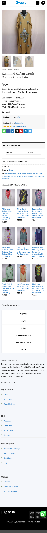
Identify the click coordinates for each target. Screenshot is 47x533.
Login (6, 394)
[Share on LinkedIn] (25, 131)
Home (4, 70)
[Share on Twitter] (12, 131)
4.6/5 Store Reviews (18, 126)
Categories (19, 123)
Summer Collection (11, 486)
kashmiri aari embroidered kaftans (17, 176)
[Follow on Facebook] (2, 512)
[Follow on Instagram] (5, 512)
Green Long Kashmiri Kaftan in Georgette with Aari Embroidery (23, 251)
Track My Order (10, 404)
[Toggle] (4, 145)
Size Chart (7, 458)
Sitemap (7, 482)
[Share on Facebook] (8, 131)
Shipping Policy (9, 453)
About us (7, 421)
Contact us (8, 426)
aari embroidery (10, 174)
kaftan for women (32, 174)
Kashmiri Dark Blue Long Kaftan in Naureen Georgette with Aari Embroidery (38, 252)
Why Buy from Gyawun (17, 161)
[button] (4, 3)
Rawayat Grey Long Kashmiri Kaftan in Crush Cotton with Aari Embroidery (38, 213)
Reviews (7, 435)
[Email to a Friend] (17, 131)
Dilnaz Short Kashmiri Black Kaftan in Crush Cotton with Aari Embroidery (23, 213)
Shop (10, 70)
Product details (14, 145)
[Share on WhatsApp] (4, 131)
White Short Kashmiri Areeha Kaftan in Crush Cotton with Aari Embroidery (8, 252)
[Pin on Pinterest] (21, 131)
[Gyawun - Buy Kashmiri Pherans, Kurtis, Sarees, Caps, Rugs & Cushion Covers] (23, 3)
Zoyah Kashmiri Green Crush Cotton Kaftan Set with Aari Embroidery (8, 288)
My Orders (8, 399)
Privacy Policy (9, 430)
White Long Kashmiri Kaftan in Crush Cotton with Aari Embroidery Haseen (7, 214)
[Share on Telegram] (30, 131)
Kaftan (16, 70)
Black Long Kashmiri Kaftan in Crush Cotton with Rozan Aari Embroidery (38, 288)
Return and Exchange (12, 448)
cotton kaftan (21, 174)
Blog (5, 463)
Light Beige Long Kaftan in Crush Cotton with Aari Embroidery (23, 287)
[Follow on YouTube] (13, 512)
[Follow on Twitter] (9, 512)
